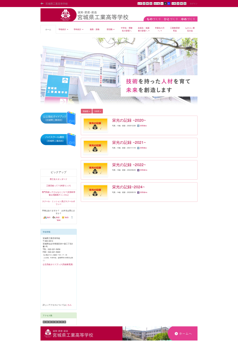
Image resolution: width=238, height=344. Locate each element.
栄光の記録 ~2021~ (129, 142)
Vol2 (58, 217)
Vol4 (58, 220)
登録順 (86, 111)
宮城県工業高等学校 (56, 3)
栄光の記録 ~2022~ (129, 164)
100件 (97, 111)
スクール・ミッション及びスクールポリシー (58, 202)
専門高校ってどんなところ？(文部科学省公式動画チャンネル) (58, 193)
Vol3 (66, 217)
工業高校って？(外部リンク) (58, 185)
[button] (63, 29)
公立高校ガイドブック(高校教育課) (58, 264)
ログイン (194, 3)
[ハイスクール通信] (58, 139)
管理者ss (143, 125)
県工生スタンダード (58, 179)
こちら (69, 304)
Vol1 (48, 217)
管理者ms (143, 170)
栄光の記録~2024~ (128, 186)
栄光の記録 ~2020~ (129, 120)
